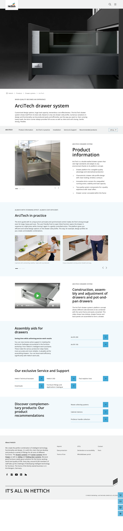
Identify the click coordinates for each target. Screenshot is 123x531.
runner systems (36, 455)
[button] (103, 267)
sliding (20, 457)
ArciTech (9, 130)
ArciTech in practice (43, 130)
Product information (26, 130)
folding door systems (33, 457)
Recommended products (88, 130)
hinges (7, 457)
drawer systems (21, 455)
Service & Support (70, 130)
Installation (57, 130)
